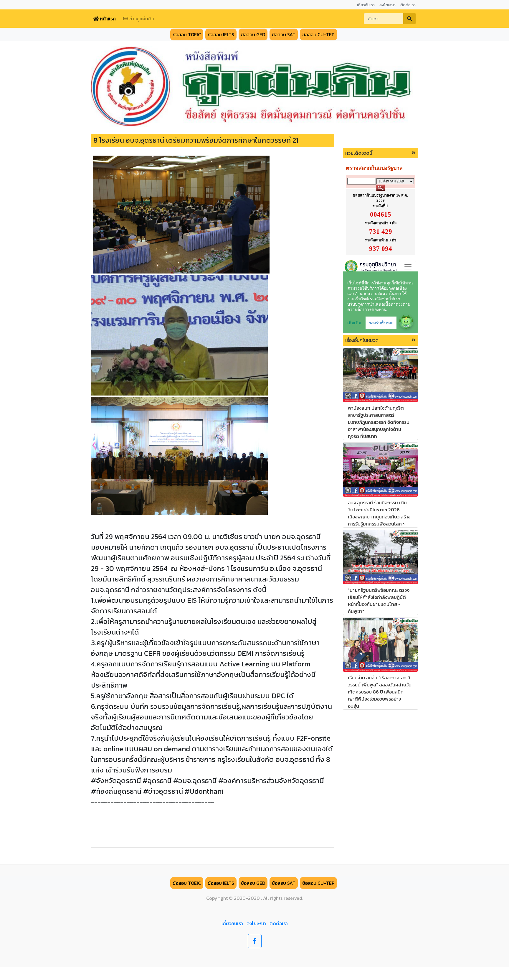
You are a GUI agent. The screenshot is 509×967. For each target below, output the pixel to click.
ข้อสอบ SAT (283, 34)
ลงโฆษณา (256, 923)
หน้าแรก (107, 18)
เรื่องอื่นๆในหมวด (362, 340)
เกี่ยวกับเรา (232, 923)
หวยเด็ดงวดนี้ (358, 153)
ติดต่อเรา (279, 923)
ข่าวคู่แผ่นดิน (141, 18)
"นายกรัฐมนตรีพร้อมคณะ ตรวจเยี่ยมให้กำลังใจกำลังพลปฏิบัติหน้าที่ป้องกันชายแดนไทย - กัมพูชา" (378, 601)
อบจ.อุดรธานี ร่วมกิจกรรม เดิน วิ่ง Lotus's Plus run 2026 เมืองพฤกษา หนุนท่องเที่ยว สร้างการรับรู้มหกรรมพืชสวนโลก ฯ (379, 513)
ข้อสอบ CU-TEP (318, 34)
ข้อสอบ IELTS (221, 34)
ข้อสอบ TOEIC (187, 34)
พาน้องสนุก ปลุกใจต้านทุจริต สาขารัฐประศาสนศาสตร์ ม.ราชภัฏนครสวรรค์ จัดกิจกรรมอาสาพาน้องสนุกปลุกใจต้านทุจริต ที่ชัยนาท (378, 422)
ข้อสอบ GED (253, 34)
